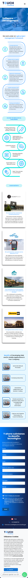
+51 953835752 (15, 522)
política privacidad (18, 555)
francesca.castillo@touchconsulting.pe (15, 524)
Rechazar (11, 574)
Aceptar (11, 569)
